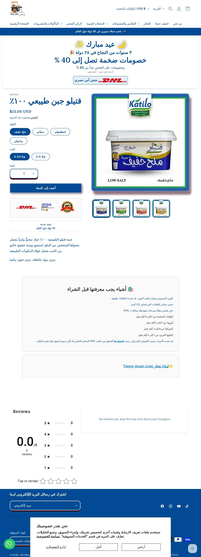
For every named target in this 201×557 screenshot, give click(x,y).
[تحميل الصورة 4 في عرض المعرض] (161, 209)
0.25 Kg (19, 156)
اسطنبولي (60, 131)
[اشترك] (75, 505)
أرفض (141, 547)
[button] (47, 23)
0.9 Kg (41, 156)
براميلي (18, 141)
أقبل (98, 547)
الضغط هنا (119, 341)
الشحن (33, 117)
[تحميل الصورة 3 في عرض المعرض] (141, 209)
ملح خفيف (20, 131)
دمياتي (40, 131)
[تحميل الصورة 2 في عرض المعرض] (121, 209)
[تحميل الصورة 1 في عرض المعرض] (101, 209)
